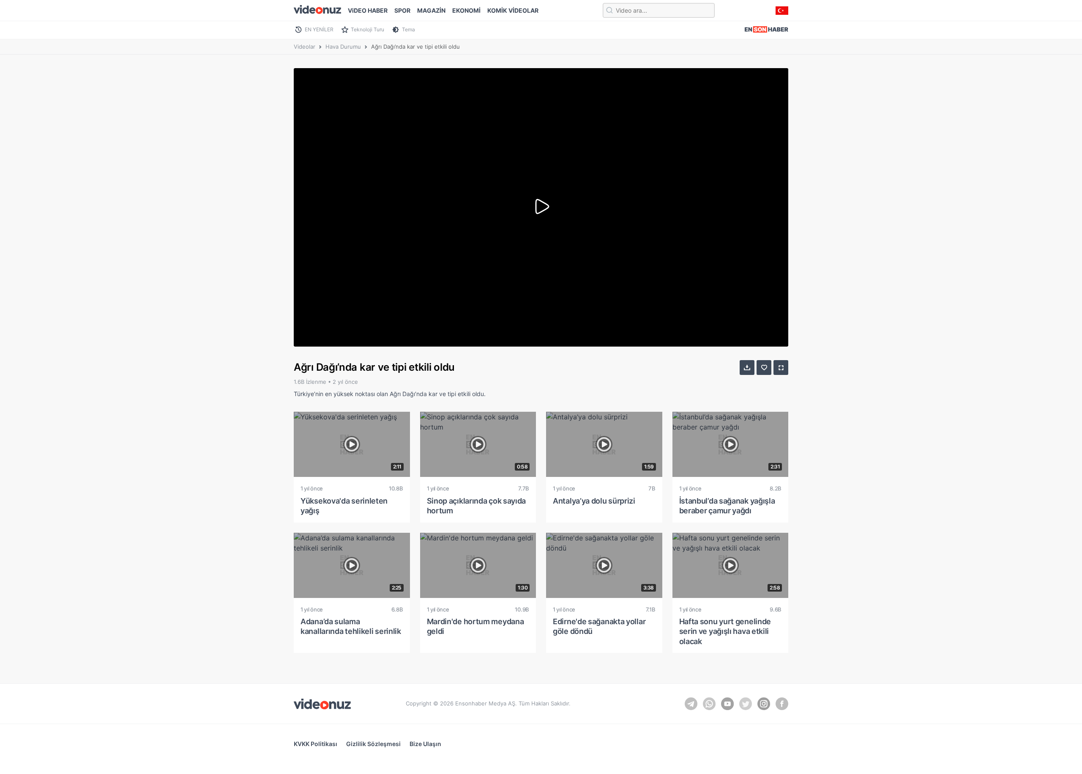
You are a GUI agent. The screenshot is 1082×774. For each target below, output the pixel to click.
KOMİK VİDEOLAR (512, 10)
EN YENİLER (319, 29)
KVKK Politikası (315, 743)
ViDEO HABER (368, 10)
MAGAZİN (431, 10)
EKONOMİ (466, 10)
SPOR (402, 10)
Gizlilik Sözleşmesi (373, 743)
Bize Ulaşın (425, 743)
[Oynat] (541, 207)
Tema (408, 29)
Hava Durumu (343, 46)
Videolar (304, 46)
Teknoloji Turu (367, 29)
